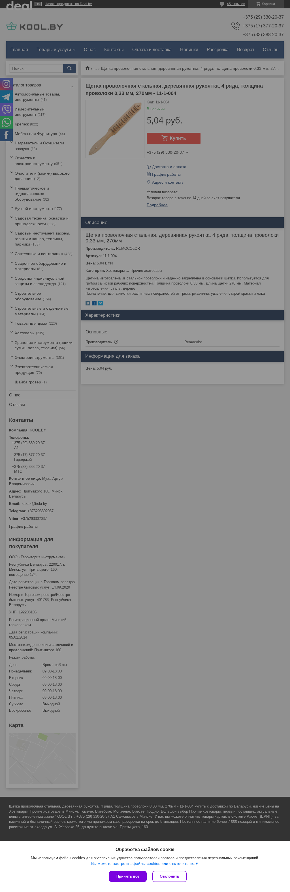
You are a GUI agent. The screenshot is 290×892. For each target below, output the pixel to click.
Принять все (127, 876)
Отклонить (169, 876)
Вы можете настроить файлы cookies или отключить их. (143, 863)
